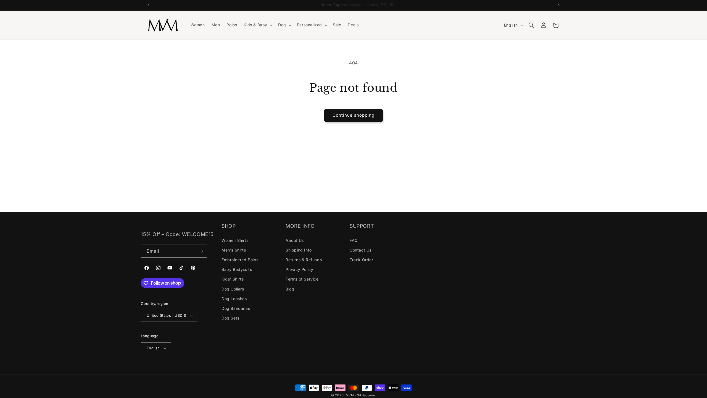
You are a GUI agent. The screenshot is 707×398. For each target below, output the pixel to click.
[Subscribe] (201, 251)
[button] (257, 25)
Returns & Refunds (304, 259)
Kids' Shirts (232, 279)
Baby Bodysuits (236, 269)
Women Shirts (234, 240)
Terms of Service (302, 279)
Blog (290, 289)
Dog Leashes (234, 298)
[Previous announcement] (148, 5)
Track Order (361, 259)
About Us (295, 240)
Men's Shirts (233, 250)
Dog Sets (230, 318)
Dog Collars (232, 289)
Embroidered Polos (239, 259)
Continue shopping (353, 115)
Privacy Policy (299, 269)
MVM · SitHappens (361, 395)
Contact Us (360, 250)
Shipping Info (299, 250)
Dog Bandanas (235, 308)
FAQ (354, 240)
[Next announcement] (559, 5)
